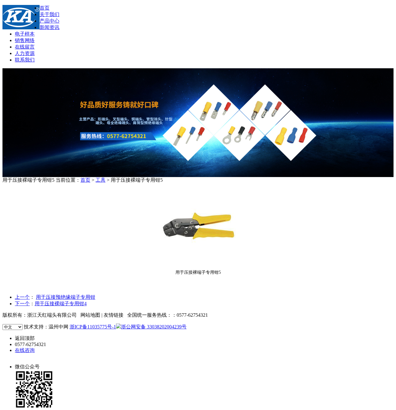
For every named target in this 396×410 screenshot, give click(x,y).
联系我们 (25, 59)
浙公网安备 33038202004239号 (154, 326)
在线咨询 (25, 350)
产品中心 (49, 20)
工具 (100, 180)
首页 (45, 8)
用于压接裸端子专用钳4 (61, 303)
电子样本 (25, 33)
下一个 (22, 303)
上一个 (22, 297)
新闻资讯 (49, 27)
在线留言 (25, 46)
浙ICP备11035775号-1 (93, 326)
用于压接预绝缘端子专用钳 (65, 297)
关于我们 (49, 14)
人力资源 (25, 53)
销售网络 (25, 40)
